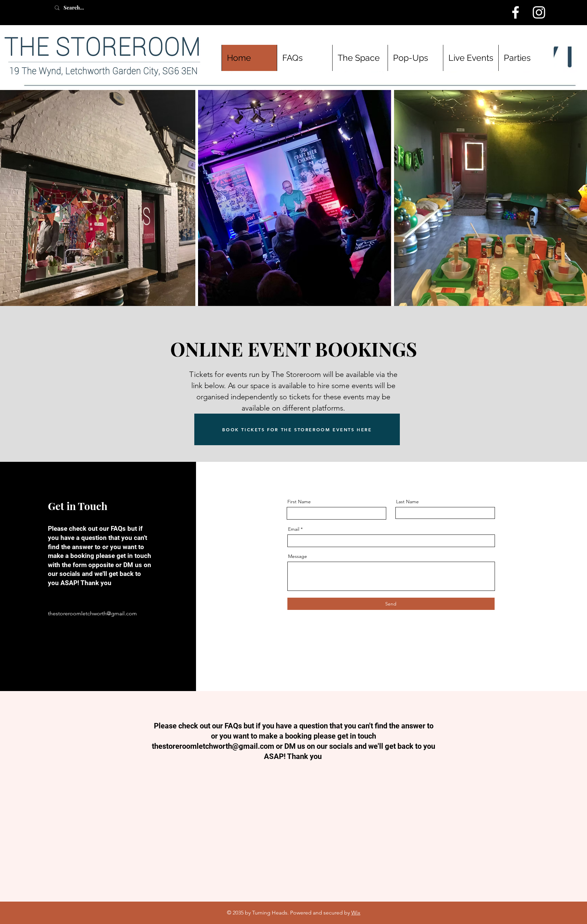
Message (297, 556)
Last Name (407, 501)
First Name (299, 501)
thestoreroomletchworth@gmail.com (92, 613)
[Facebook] (515, 12)
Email (293, 529)
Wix (355, 912)
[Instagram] (539, 12)
